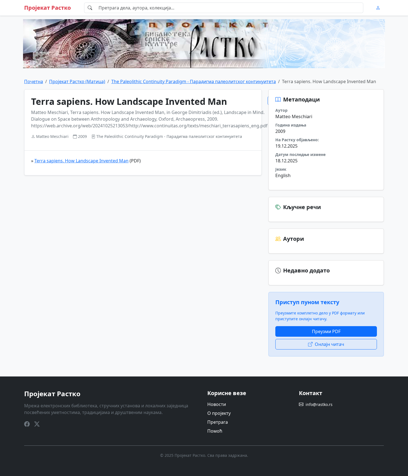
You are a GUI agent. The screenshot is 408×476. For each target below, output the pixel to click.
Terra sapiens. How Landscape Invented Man (81, 161)
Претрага (217, 422)
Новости (216, 404)
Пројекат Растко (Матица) (77, 81)
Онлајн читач (329, 344)
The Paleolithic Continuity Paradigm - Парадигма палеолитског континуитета (193, 81)
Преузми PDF (326, 331)
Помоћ (214, 431)
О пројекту (219, 413)
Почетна (33, 81)
